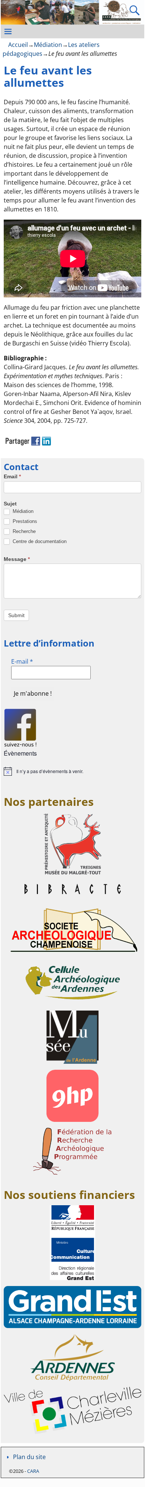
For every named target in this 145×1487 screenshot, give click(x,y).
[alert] (72, 771)
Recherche (23, 531)
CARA (33, 1471)
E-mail (22, 661)
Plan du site (29, 1457)
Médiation (48, 45)
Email (12, 476)
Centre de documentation (39, 541)
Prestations (24, 521)
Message (17, 559)
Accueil (18, 45)
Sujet (10, 504)
